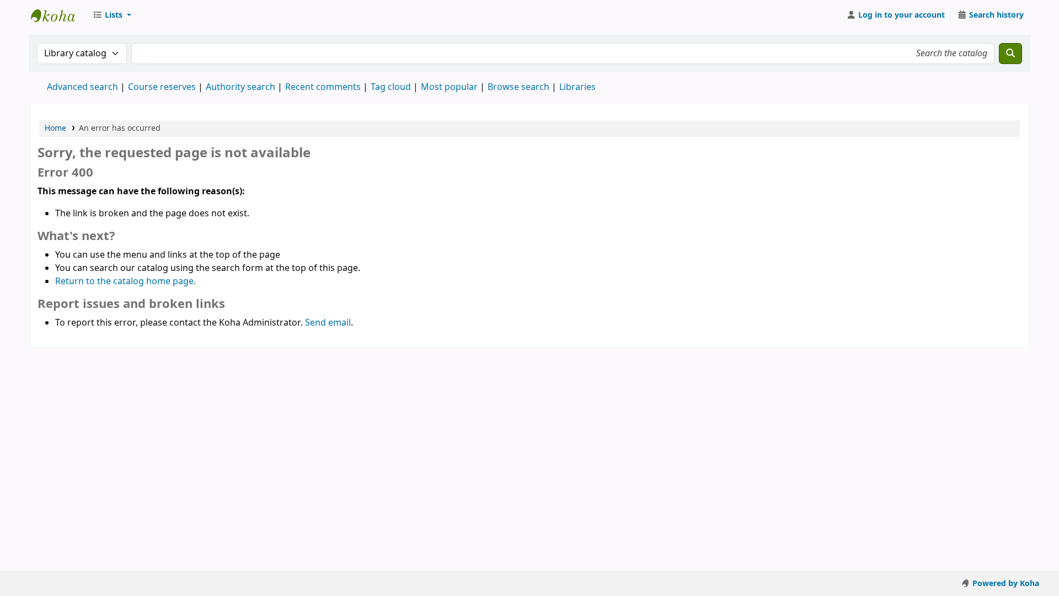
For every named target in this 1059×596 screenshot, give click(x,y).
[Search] (1010, 53)
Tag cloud (391, 87)
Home (55, 128)
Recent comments (323, 87)
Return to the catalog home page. (125, 281)
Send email (328, 322)
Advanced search (82, 87)
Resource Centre (58, 15)
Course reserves (162, 87)
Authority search (240, 87)
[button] (112, 15)
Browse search (518, 87)
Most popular (449, 87)
